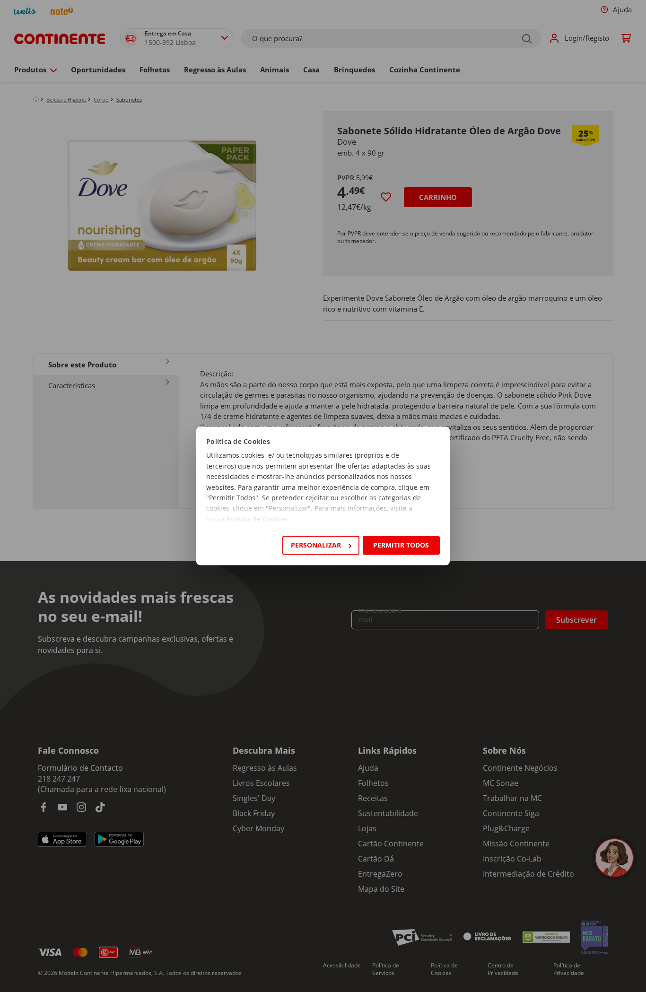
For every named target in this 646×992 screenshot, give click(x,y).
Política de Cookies (257, 518)
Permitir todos (401, 544)
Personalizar (316, 544)
